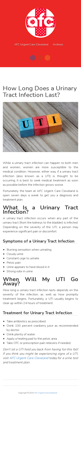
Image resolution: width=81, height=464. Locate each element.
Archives (58, 44)
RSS (47, 58)
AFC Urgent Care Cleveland (31, 44)
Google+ (40, 58)
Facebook (33, 58)
